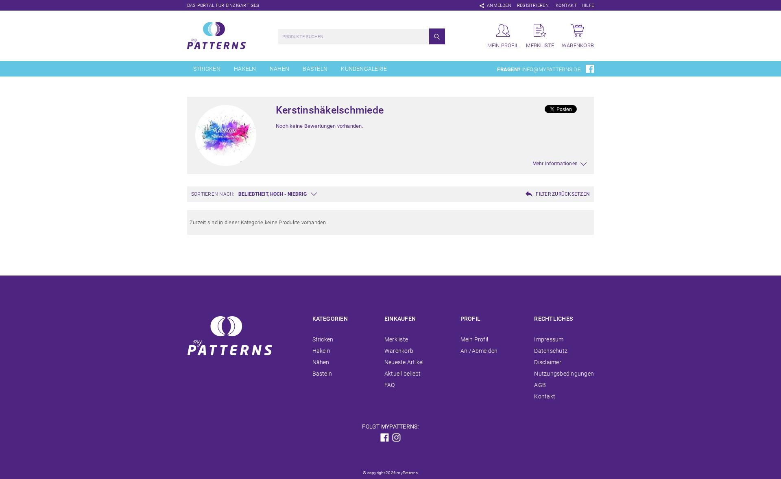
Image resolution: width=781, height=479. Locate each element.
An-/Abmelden (479, 351)
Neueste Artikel (404, 362)
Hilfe (588, 5)
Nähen (279, 69)
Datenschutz (550, 351)
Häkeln (245, 69)
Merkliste (396, 339)
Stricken (206, 69)
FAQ (389, 385)
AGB (540, 385)
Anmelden (499, 5)
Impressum (548, 339)
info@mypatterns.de (550, 69)
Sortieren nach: (213, 194)
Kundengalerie (364, 69)
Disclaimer (547, 362)
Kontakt (566, 5)
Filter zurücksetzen (563, 194)
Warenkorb (398, 351)
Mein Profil (474, 339)
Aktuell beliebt (402, 373)
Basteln (315, 69)
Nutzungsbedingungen (564, 373)
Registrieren (533, 5)
